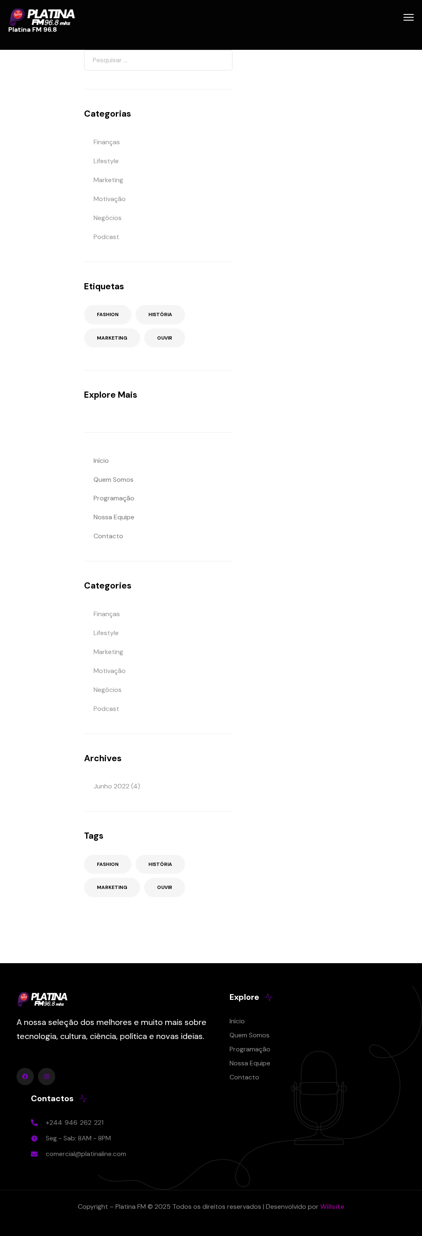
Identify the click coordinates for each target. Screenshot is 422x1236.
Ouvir (164, 338)
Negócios (108, 217)
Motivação (110, 199)
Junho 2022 (111, 786)
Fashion (108, 314)
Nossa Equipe (114, 517)
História (160, 314)
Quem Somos (114, 479)
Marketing (108, 180)
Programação (114, 498)
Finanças (107, 142)
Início (101, 460)
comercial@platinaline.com (86, 1153)
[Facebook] (25, 1076)
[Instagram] (46, 1076)
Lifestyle (106, 161)
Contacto (108, 536)
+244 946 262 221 (74, 1122)
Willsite (332, 1206)
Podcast (106, 236)
